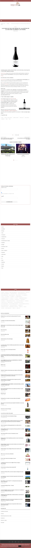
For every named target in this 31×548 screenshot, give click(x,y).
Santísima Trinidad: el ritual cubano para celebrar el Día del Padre (12, 370)
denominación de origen (4, 299)
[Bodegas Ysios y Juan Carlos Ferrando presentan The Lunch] (27, 316)
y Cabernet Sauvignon (12, 110)
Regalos (2, 266)
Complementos (3, 236)
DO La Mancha (17, 299)
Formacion (3, 252)
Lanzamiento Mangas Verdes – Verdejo (7, 485)
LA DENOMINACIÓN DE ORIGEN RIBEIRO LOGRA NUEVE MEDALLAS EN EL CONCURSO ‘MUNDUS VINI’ (12, 384)
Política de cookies (4, 520)
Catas (2, 232)
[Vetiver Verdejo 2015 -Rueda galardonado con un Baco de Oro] (27, 425)
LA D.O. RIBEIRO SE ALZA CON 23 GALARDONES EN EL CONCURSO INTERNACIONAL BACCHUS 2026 (11, 360)
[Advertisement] (15, 13)
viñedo (12, 98)
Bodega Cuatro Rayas (21, 292)
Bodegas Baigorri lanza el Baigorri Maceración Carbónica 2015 (11, 448)
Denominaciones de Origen (5, 240)
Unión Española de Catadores (13, 306)
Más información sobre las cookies (6, 515)
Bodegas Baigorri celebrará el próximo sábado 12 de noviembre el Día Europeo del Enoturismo (12, 444)
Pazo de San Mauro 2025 (5, 334)
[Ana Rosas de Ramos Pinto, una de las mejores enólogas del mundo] (27, 471)
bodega (2, 117)
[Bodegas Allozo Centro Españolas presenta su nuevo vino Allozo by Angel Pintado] (27, 438)
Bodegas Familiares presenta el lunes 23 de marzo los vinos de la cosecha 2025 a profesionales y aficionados (12, 375)
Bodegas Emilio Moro (14, 293)
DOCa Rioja (11, 299)
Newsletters (3, 518)
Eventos (2, 248)
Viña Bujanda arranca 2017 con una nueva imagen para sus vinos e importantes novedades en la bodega (12, 500)
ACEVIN (2, 292)
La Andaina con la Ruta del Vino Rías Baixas (8, 320)
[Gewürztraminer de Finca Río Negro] (27, 339)
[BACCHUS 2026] (27, 393)
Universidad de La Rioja (4, 306)
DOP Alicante (23, 299)
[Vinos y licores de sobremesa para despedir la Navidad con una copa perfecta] (27, 403)
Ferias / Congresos (4, 250)
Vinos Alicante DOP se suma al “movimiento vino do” (9, 433)
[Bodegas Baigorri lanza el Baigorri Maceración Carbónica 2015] (27, 448)
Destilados (3, 242)
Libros (2, 260)
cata (2, 296)
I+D (2, 258)
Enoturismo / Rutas (4, 246)
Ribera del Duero (10, 302)
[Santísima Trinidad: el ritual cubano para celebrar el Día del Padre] (27, 370)
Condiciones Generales (4, 511)
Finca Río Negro (3, 73)
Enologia (2, 244)
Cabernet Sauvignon (15, 117)
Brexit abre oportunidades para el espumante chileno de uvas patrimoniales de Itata (11, 504)
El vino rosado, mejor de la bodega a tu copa (8, 458)
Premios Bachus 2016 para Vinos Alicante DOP (8, 467)
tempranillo (20, 305)
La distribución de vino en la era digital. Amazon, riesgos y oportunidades (10, 463)
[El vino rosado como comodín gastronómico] (27, 349)
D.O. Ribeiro (12, 296)
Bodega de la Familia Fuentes (8, 117)
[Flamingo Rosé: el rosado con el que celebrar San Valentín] (27, 398)
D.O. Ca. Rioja (7, 296)
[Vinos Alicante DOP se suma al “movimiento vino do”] (27, 433)
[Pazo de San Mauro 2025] (27, 334)
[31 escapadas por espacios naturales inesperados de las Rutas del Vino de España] (27, 476)
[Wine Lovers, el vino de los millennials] (27, 454)
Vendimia (20, 306)
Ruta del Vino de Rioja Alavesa (18, 302)
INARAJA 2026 (3, 364)
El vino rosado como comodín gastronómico (8, 349)
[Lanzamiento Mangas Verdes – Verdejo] (27, 485)
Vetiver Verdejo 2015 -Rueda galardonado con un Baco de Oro (11, 425)
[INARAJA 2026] (27, 364)
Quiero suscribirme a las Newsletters (7, 193)
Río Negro (6, 84)
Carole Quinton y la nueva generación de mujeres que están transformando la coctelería (11, 380)
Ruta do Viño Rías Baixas (5, 305)
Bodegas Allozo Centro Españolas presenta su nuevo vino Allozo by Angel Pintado (12, 438)
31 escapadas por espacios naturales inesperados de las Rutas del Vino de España (12, 477)
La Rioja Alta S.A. (3, 302)
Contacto (2, 513)
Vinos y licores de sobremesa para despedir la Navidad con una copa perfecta (12, 403)
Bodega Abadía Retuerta (13, 292)
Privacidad (2, 522)
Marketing (3, 262)
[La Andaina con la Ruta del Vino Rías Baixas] (27, 320)
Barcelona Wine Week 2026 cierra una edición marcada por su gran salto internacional (12, 389)
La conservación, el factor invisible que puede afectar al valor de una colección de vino (12, 345)
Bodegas (8, 23)
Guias (2, 256)
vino (3, 82)
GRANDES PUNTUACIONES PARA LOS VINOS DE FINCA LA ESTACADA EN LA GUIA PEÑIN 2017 (12, 495)
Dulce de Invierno (4, 329)
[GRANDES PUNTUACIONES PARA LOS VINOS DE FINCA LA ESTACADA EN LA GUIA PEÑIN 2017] (27, 494)
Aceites (2, 226)
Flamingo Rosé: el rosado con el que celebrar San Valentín (10, 398)
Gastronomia (3, 254)
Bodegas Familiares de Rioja (22, 293)
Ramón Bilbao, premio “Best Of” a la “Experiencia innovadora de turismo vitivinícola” (11, 481)
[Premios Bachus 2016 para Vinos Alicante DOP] (27, 467)
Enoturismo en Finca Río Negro (6, 408)
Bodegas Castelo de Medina (5, 293)
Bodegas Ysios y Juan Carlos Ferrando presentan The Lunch (11, 316)
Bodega (2, 75)
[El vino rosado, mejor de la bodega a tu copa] (27, 458)
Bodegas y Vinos (3, 23)
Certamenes (3, 234)
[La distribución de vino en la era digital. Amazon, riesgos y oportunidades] (27, 462)
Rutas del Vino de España (13, 305)
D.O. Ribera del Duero (19, 296)
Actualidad (3, 228)
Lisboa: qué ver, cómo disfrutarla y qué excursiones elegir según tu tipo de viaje (12, 325)
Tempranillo (6, 110)
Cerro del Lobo (3, 79)
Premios (2, 264)
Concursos (3, 238)
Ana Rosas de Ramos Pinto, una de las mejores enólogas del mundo (12, 471)
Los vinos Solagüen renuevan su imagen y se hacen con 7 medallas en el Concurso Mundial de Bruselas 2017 (12, 490)
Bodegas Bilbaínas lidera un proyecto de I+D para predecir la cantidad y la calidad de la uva (12, 429)
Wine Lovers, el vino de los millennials (7, 453)
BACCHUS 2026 (3, 393)
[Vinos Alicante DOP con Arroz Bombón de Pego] (27, 416)
